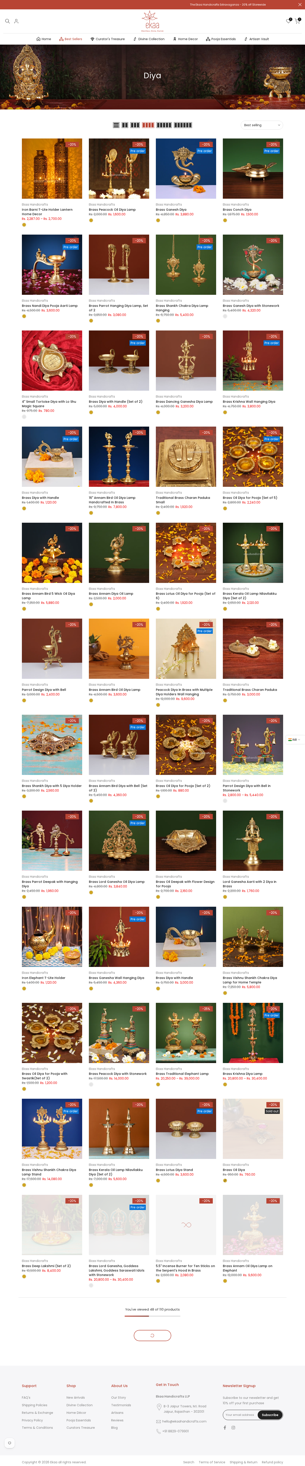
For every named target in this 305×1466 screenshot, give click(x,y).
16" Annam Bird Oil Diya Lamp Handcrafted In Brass (112, 500)
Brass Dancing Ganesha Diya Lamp (184, 401)
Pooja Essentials (223, 39)
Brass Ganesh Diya (171, 209)
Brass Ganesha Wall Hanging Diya (116, 978)
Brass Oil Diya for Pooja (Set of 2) (183, 786)
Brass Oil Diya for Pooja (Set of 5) (250, 498)
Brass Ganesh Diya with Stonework (251, 306)
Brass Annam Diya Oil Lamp (111, 593)
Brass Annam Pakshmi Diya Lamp (115, 1462)
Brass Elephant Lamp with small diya (252, 1462)
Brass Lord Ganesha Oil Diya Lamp (117, 882)
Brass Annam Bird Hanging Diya (47, 1366)
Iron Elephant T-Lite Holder (43, 978)
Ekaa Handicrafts (35, 204)
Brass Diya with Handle (40, 498)
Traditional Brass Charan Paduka (250, 690)
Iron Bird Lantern (102, 1366)
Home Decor (188, 39)
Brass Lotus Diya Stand (174, 1170)
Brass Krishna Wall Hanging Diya (249, 401)
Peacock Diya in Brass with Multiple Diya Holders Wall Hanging (184, 692)
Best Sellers (73, 39)
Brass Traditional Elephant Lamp (182, 1074)
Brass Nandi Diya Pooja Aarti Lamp (50, 306)
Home (46, 39)
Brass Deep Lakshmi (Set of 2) (46, 1266)
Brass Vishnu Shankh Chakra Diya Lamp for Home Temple (250, 980)
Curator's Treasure (110, 39)
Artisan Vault (259, 39)
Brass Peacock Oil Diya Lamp (112, 209)
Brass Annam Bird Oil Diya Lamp (114, 690)
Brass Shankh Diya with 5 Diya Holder (52, 786)
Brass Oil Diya (234, 1170)
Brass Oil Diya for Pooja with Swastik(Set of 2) (44, 1076)
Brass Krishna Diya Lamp (243, 1074)
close (5, 4)
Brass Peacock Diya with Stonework (118, 1074)
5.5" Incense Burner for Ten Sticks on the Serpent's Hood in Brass (185, 1268)
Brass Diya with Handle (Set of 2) (115, 401)
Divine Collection (151, 39)
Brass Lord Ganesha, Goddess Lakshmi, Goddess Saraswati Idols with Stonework (116, 1270)
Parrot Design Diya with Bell (44, 690)
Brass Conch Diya (237, 209)
